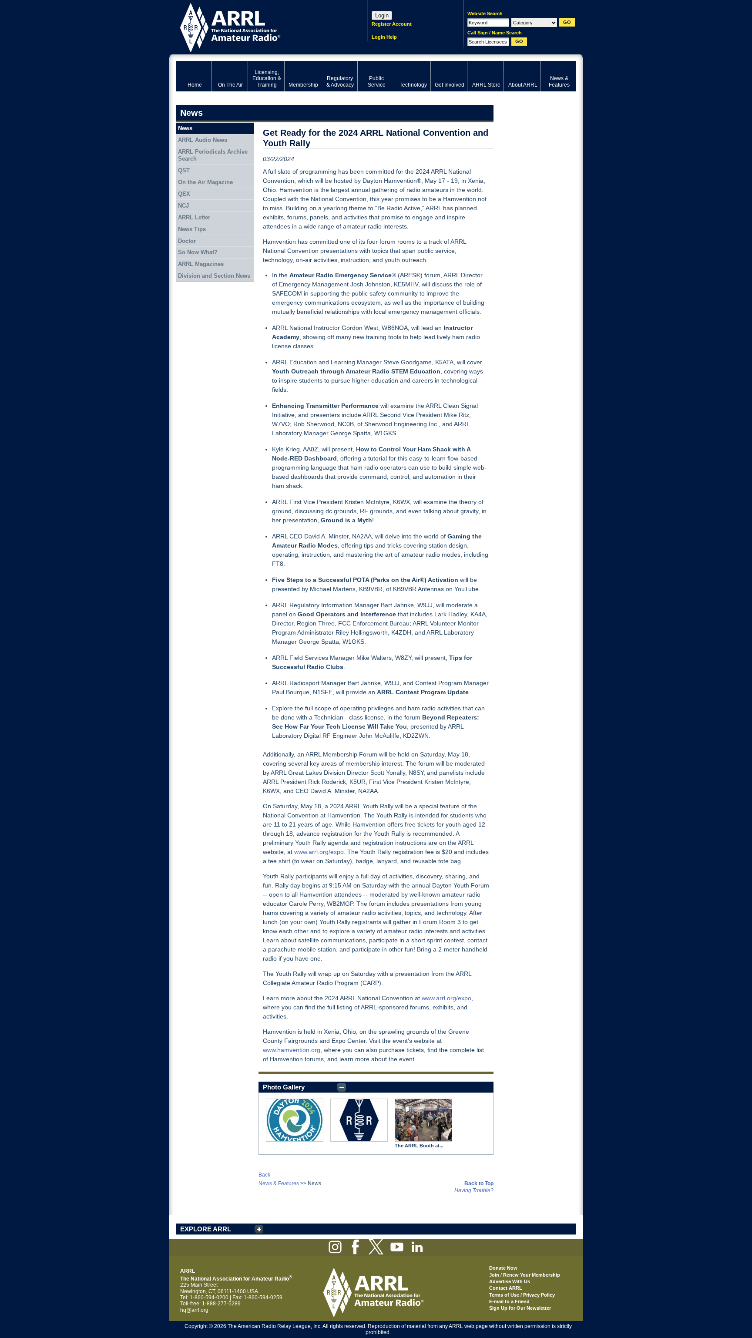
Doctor (187, 241)
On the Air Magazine (205, 182)
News (185, 128)
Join (494, 1274)
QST (184, 170)
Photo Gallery (284, 1087)
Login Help (384, 37)
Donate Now (503, 1268)
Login (382, 15)
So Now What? (198, 252)
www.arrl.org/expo (319, 851)
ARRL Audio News (202, 140)
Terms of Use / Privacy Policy (522, 1295)
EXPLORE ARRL (205, 1229)
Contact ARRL (505, 1288)
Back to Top (479, 1183)
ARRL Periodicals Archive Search (213, 155)
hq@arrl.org (194, 1310)
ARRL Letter (194, 217)
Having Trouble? (474, 1190)
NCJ (183, 205)
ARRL (260, 26)
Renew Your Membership (531, 1274)
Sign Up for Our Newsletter (520, 1308)
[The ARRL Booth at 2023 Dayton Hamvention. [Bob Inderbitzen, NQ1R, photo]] (423, 1120)
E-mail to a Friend (509, 1301)
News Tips (192, 229)
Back (264, 1175)
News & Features (278, 1183)
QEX (184, 194)
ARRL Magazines (201, 264)
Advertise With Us (509, 1281)
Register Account (392, 24)
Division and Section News (214, 275)
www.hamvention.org (291, 1049)
